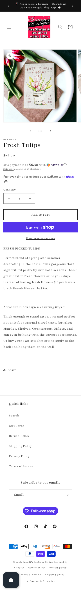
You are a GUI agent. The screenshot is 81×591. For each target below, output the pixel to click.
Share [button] (12, 370)
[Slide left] (31, 131)
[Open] (11, 580)
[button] (9, 27)
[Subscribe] (67, 495)
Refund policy (36, 567)
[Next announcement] (73, 6)
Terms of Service (21, 466)
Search (14, 415)
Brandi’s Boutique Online (38, 561)
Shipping (8, 169)
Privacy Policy (19, 456)
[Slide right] (50, 131)
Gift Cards (16, 426)
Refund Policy (19, 436)
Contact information (42, 581)
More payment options (40, 238)
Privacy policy (58, 567)
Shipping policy (55, 574)
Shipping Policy (20, 446)
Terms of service (31, 574)
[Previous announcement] (8, 6)
